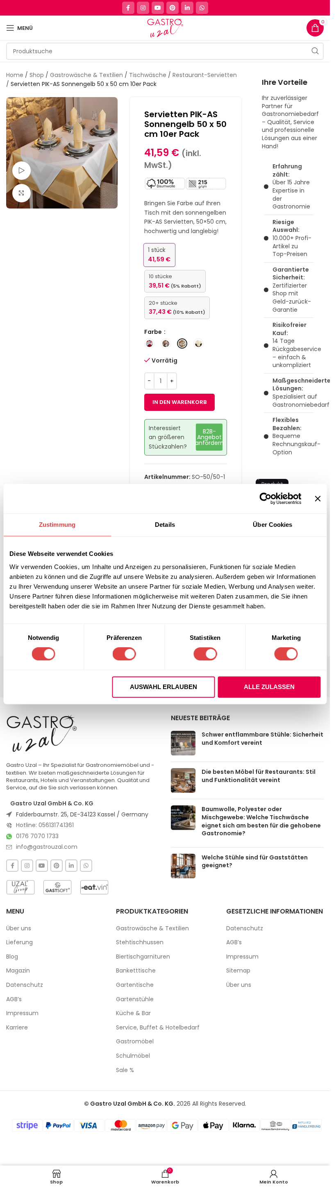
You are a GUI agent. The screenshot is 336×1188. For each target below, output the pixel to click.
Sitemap (238, 971)
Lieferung (19, 942)
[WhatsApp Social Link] (202, 8)
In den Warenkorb (179, 402)
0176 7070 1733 (37, 836)
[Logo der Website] (165, 27)
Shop (37, 75)
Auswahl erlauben (163, 686)
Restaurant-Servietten (205, 75)
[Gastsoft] (57, 887)
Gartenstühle (135, 999)
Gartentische (135, 985)
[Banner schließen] (317, 498)
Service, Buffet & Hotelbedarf (158, 1028)
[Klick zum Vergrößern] (21, 193)
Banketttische (136, 971)
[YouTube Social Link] (158, 8)
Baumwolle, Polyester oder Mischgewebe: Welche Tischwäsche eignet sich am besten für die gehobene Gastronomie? (261, 821)
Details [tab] (165, 524)
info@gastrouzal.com (46, 847)
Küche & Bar (133, 1013)
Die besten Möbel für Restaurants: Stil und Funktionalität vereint (259, 776)
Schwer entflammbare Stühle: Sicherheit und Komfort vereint (262, 738)
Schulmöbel (133, 1056)
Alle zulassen (269, 686)
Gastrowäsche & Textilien (86, 75)
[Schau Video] (21, 170)
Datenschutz (24, 985)
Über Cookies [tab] (272, 524)
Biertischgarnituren (143, 957)
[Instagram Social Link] (143, 8)
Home (14, 75)
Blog (12, 957)
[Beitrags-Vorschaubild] (183, 743)
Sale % (125, 1070)
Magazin (18, 971)
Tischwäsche (147, 75)
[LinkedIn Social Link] (187, 8)
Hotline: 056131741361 (45, 825)
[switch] (124, 653)
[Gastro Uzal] (42, 733)
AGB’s (14, 999)
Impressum (22, 1013)
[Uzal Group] (20, 887)
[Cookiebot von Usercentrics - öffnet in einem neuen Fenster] (266, 498)
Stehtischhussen (139, 942)
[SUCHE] (315, 51)
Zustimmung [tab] (57, 524)
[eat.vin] (94, 887)
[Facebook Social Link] (128, 8)
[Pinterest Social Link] (172, 8)
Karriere (17, 1028)
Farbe (153, 332)
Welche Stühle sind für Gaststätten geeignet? (255, 861)
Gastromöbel (135, 1041)
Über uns (18, 928)
